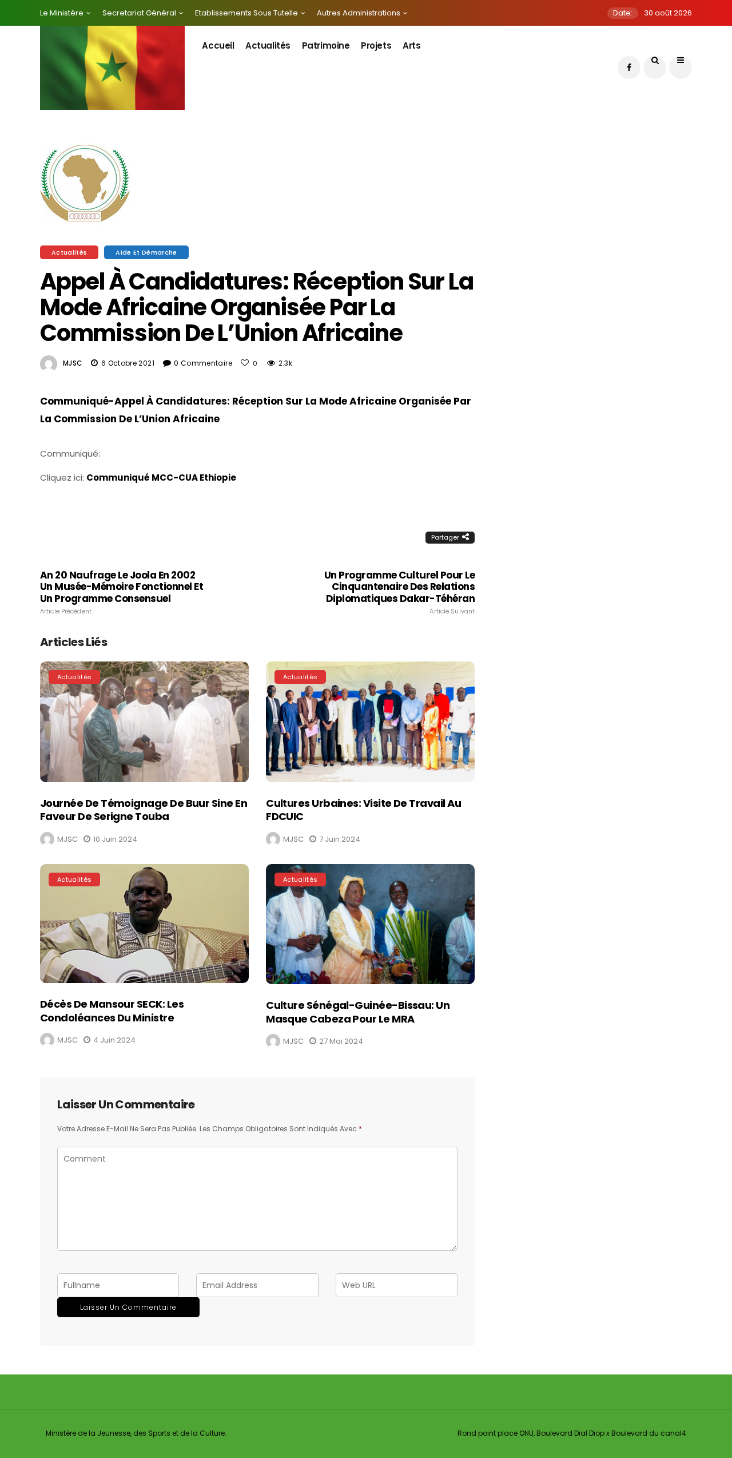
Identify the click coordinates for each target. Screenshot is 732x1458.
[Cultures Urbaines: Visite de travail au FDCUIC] (370, 721)
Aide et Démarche (146, 252)
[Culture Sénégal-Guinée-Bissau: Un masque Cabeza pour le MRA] (370, 924)
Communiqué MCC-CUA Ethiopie (161, 478)
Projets (376, 45)
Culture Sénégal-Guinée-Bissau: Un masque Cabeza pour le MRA (357, 1011)
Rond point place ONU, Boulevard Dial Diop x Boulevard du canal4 (572, 1433)
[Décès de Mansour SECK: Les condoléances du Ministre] (144, 924)
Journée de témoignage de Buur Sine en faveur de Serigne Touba (143, 809)
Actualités (268, 45)
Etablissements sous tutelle (246, 12)
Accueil (218, 45)
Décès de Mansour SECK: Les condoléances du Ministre (112, 1010)
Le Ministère (61, 12)
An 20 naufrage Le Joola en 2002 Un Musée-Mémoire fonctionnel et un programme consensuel (121, 592)
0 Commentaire (203, 363)
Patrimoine (326, 45)
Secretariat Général (139, 12)
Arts (411, 45)
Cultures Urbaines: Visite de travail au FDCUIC (363, 809)
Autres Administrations (358, 12)
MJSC (72, 363)
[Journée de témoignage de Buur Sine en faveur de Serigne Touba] (144, 721)
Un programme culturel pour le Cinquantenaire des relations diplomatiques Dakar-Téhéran (399, 592)
